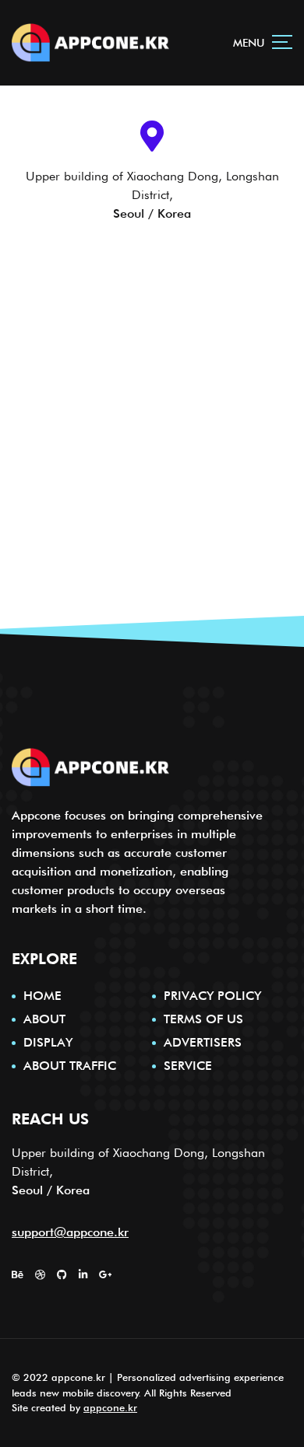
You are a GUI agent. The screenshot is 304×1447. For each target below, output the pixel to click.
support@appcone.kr (70, 1232)
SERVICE (188, 1065)
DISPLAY (47, 1042)
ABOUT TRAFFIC (69, 1065)
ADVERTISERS (203, 1042)
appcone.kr (110, 1407)
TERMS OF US (203, 1019)
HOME (42, 995)
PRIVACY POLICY (212, 995)
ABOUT (44, 1019)
